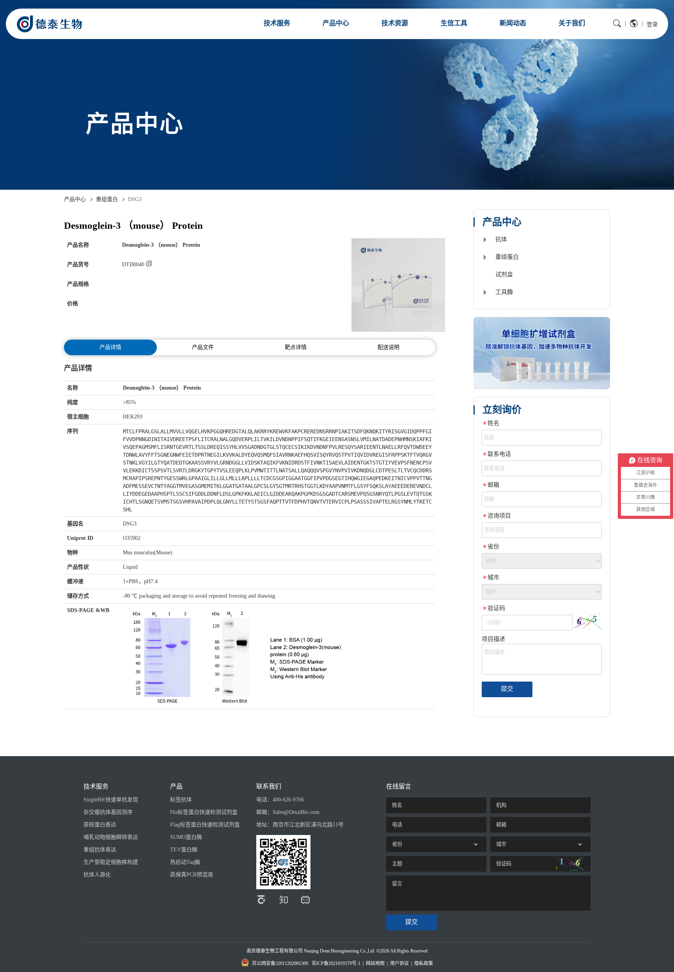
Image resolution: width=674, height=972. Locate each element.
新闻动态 (513, 23)
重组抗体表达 (99, 850)
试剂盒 (504, 274)
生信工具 (454, 23)
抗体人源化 (97, 875)
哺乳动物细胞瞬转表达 (110, 837)
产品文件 (203, 347)
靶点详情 (296, 347)
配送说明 (388, 347)
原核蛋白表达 (99, 825)
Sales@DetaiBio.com (296, 812)
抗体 (501, 239)
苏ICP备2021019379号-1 (336, 963)
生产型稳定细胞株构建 (110, 862)
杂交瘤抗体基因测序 (108, 812)
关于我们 (572, 23)
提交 (507, 688)
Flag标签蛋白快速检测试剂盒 (205, 825)
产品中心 (336, 23)
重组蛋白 (107, 199)
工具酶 (504, 292)
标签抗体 (181, 800)
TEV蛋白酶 (183, 850)
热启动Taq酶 (185, 862)
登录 (652, 24)
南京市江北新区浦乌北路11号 (308, 825)
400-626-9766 (288, 800)
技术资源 (394, 23)
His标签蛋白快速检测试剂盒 (204, 812)
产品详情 (110, 347)
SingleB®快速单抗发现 (110, 800)
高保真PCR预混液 (191, 875)
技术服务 (277, 23)
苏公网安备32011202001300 (280, 963)
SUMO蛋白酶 (186, 837)
